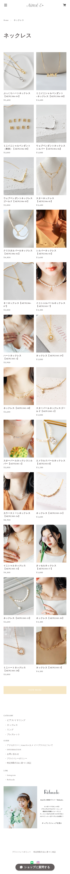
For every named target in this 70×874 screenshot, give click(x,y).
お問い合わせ (13, 754)
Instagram (11, 775)
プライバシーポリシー (17, 758)
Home (6, 20)
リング (10, 729)
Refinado (11, 780)
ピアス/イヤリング (16, 720)
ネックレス (12, 725)
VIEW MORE (35, 690)
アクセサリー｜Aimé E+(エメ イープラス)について (30, 745)
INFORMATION (14, 750)
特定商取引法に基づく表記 (19, 763)
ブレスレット (13, 734)
